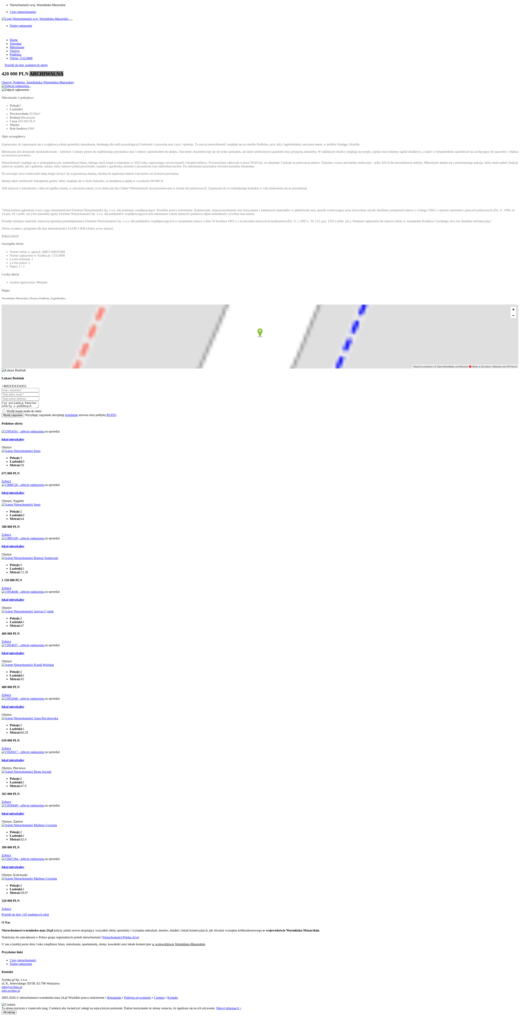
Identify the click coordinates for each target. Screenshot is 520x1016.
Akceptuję (9, 1012)
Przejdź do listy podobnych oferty (26, 65)
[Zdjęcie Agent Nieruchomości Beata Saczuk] (26, 771)
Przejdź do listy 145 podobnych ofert (25, 914)
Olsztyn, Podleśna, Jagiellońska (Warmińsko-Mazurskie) (38, 82)
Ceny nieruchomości (23, 12)
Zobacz (6, 481)
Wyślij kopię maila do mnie (23, 411)
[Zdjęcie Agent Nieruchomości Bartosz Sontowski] (30, 558)
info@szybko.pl (12, 987)
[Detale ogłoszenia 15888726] (23, 485)
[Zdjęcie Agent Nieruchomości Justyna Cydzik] (28, 611)
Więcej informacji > (228, 1008)
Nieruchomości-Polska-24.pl (120, 937)
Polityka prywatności (137, 997)
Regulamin (114, 997)
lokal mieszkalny (13, 439)
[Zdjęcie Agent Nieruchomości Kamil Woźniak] (28, 665)
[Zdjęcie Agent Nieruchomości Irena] (21, 451)
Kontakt (172, 997)
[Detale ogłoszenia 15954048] (23, 591)
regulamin (71, 415)
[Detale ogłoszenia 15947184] (23, 859)
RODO (111, 415)
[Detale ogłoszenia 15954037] (23, 645)
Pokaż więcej (10, 235)
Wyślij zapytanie (13, 415)
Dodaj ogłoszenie (21, 964)
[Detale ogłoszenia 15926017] (23, 752)
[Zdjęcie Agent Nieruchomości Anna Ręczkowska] (30, 718)
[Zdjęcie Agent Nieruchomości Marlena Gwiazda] (29, 825)
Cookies (159, 997)
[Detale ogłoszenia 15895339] (23, 538)
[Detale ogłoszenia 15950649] (23, 805)
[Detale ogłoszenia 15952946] (23, 698)
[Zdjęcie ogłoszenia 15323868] (16, 86)
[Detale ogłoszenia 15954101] (23, 431)
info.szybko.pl (11, 990)
